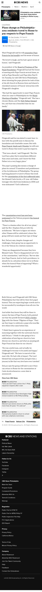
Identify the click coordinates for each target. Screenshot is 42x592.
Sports (32, 7)
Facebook (5, 465)
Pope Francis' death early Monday (15, 146)
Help (3, 564)
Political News (7, 443)
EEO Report (6, 523)
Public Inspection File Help (11, 517)
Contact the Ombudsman (10, 571)
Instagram (5, 469)
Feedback (5, 568)
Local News (6, 24)
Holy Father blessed (29, 101)
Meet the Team (7, 484)
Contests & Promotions (9, 491)
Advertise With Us (8, 494)
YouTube (5, 462)
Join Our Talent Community (11, 561)
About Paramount (8, 554)
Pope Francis (10, 421)
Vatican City (20, 421)
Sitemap (5, 501)
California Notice (7, 535)
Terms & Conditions (8, 497)
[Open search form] (39, 2)
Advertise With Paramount (11, 558)
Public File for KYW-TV (9, 510)
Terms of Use (6, 542)
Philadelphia (6, 7)
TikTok (4, 472)
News (16, 7)
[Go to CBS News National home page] (21, 2)
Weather (24, 7)
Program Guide (7, 488)
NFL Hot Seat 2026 (8, 450)
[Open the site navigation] (8, 2)
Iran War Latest (7, 446)
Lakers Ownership (8, 453)
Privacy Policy (6, 532)
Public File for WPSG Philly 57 (12, 513)
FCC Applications (8, 520)
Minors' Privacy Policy (9, 545)
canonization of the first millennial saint (24, 176)
